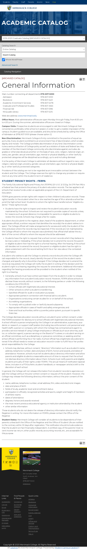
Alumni (39, 2)
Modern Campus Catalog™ (67, 548)
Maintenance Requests (6, 519)
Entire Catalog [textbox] (9, 49)
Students (6, 2)
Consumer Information (32, 506)
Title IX (30, 534)
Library (31, 518)
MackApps (6, 515)
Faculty (15, 2)
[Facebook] (3, 462)
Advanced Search (10, 65)
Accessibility (6, 502)
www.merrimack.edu (27, 116)
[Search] (82, 54)
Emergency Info (6, 511)
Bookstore (32, 502)
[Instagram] (17, 462)
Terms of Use (33, 531)
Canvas (4, 505)
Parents (31, 2)
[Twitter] (6, 462)
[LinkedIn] (11, 465)
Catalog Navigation (12, 72)
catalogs (14, 548)
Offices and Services (32, 522)
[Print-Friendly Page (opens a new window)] (81, 79)
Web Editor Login (6, 527)
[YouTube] (10, 462)
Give (54, 2)
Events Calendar (34, 513)
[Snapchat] (13, 462)
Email (4, 507)
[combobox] (43, 38)
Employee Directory (17, 506)
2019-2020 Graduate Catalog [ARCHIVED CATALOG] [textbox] (26, 38)
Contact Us (18, 502)
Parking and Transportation (33, 527)
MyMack (5, 523)
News (48, 2)
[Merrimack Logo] (22, 8)
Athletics (31, 499)
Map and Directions (17, 515)
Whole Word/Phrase (14, 60)
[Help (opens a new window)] (83, 79)
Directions (26, 484)
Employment (33, 510)
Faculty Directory (17, 510)
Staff (23, 2)
